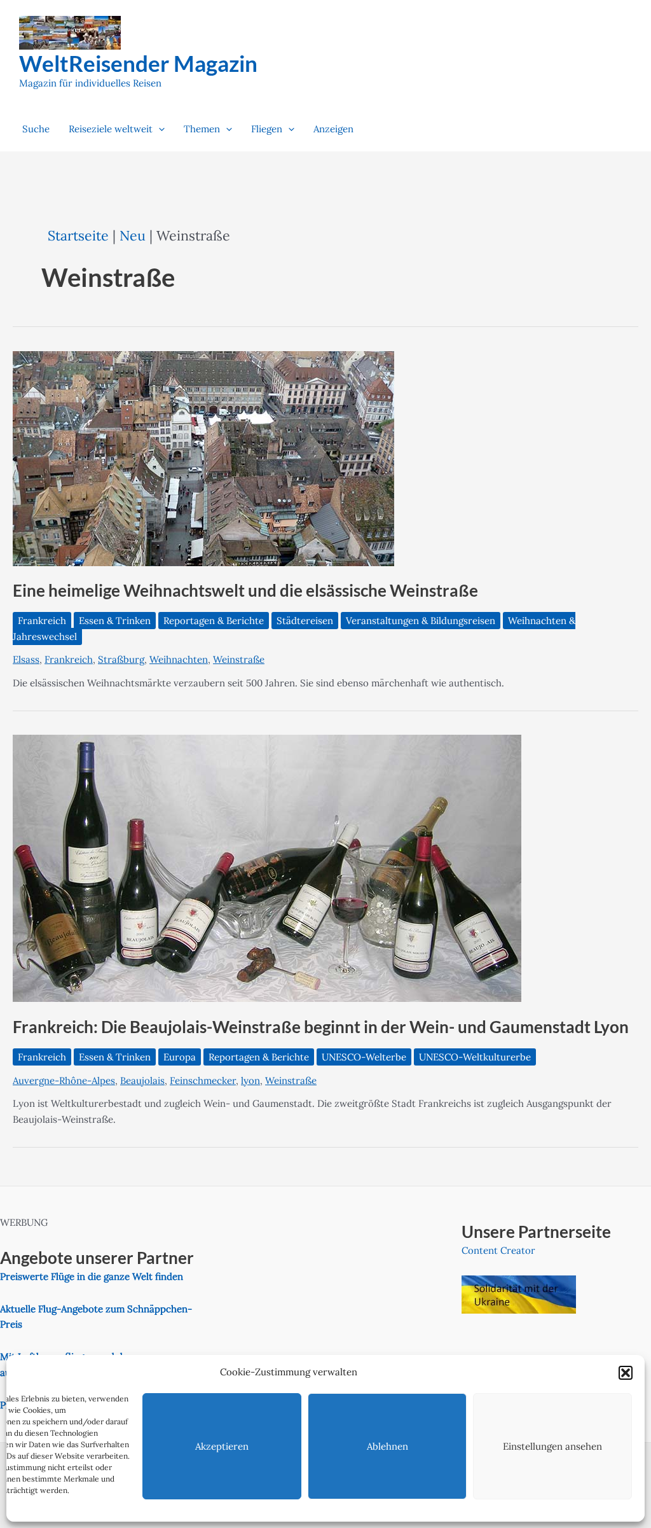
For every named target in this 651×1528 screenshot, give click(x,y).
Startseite (78, 235)
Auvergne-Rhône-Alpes (64, 1080)
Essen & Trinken (115, 621)
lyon (250, 1080)
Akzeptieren (222, 1446)
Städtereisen (305, 621)
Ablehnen (387, 1446)
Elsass (26, 659)
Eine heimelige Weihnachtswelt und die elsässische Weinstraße (245, 590)
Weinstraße (238, 659)
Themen (202, 129)
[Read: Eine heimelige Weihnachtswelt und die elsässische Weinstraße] (203, 457)
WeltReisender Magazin (138, 63)
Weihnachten (178, 659)
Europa (179, 1057)
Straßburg (121, 659)
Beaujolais (142, 1080)
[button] (625, 1372)
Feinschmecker (203, 1080)
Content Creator (498, 1250)
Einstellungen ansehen (552, 1446)
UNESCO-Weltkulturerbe (475, 1057)
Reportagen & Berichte (213, 621)
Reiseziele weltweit (111, 129)
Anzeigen (333, 129)
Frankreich (42, 621)
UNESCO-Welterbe (364, 1057)
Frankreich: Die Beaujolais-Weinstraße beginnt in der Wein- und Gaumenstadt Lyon (321, 1027)
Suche (36, 129)
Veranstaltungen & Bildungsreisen (420, 621)
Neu (133, 235)
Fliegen (266, 129)
